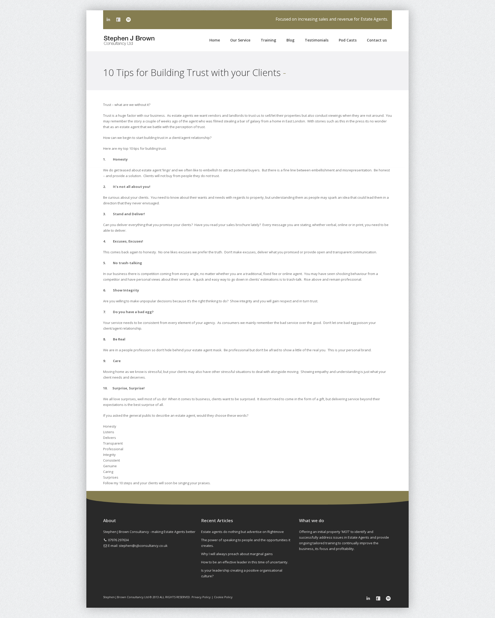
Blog (290, 40)
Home (214, 40)
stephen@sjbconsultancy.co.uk (143, 545)
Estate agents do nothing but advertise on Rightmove (242, 531)
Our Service (240, 40)
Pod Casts (348, 40)
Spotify (128, 19)
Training (268, 40)
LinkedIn (108, 19)
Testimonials (316, 40)
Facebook (118, 19)
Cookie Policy (223, 597)
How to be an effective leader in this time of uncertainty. (244, 562)
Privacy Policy (201, 597)
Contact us (377, 40)
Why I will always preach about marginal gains (237, 554)
